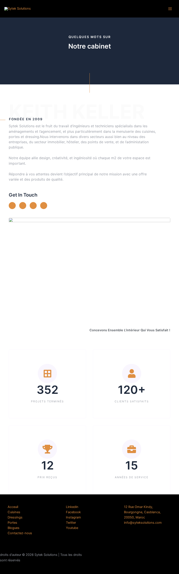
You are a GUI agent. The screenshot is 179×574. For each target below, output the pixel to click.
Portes (12, 523)
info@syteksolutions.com (143, 523)
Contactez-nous (20, 533)
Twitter (71, 523)
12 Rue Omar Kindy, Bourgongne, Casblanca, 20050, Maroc (142, 512)
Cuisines (14, 512)
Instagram (73, 517)
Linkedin (72, 507)
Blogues (13, 528)
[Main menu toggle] (170, 8)
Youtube (72, 528)
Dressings (15, 517)
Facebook (73, 512)
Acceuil (13, 507)
